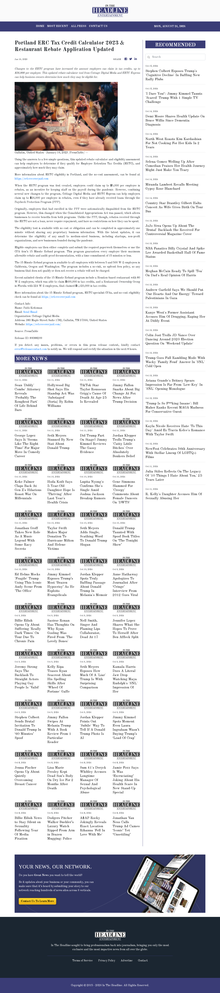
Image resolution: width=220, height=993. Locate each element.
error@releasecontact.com (31, 349)
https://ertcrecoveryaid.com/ (43, 324)
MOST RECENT (57, 26)
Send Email (30, 312)
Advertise (127, 960)
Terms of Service (82, 960)
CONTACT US (98, 26)
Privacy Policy (106, 960)
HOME (40, 26)
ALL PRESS (78, 26)
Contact (143, 960)
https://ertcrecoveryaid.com (31, 178)
